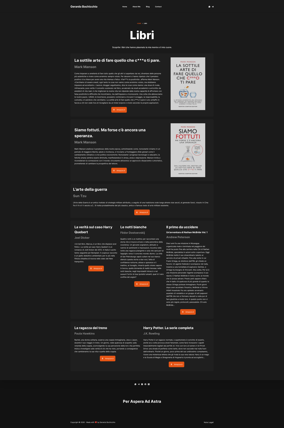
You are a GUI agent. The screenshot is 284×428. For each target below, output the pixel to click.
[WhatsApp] (209, 7)
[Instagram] (142, 384)
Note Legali (209, 422)
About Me (136, 7)
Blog (148, 7)
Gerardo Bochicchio (83, 6)
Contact (158, 7)
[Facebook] (145, 384)
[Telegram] (213, 7)
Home (124, 7)
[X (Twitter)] (149, 384)
